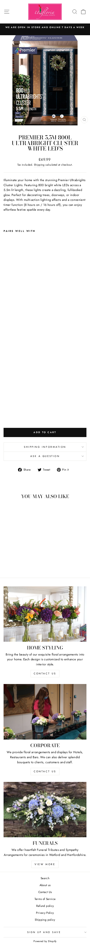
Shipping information (45, 447)
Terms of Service (45, 899)
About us (45, 885)
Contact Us (45, 892)
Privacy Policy (45, 913)
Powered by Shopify (45, 941)
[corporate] (45, 712)
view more (45, 864)
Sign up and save (44, 932)
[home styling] (45, 614)
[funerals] (45, 809)
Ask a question (45, 456)
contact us (45, 673)
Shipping (39, 165)
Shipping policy (45, 920)
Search (45, 878)
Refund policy (45, 906)
